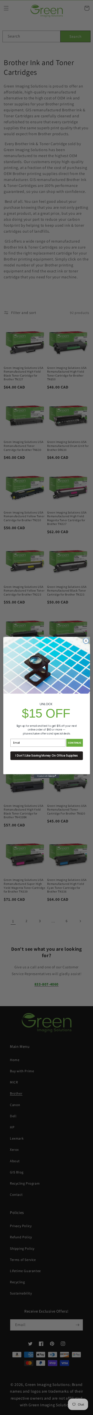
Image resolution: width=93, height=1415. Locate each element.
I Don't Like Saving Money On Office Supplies (46, 756)
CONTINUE (74, 742)
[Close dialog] (86, 640)
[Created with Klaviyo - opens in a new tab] (46, 776)
